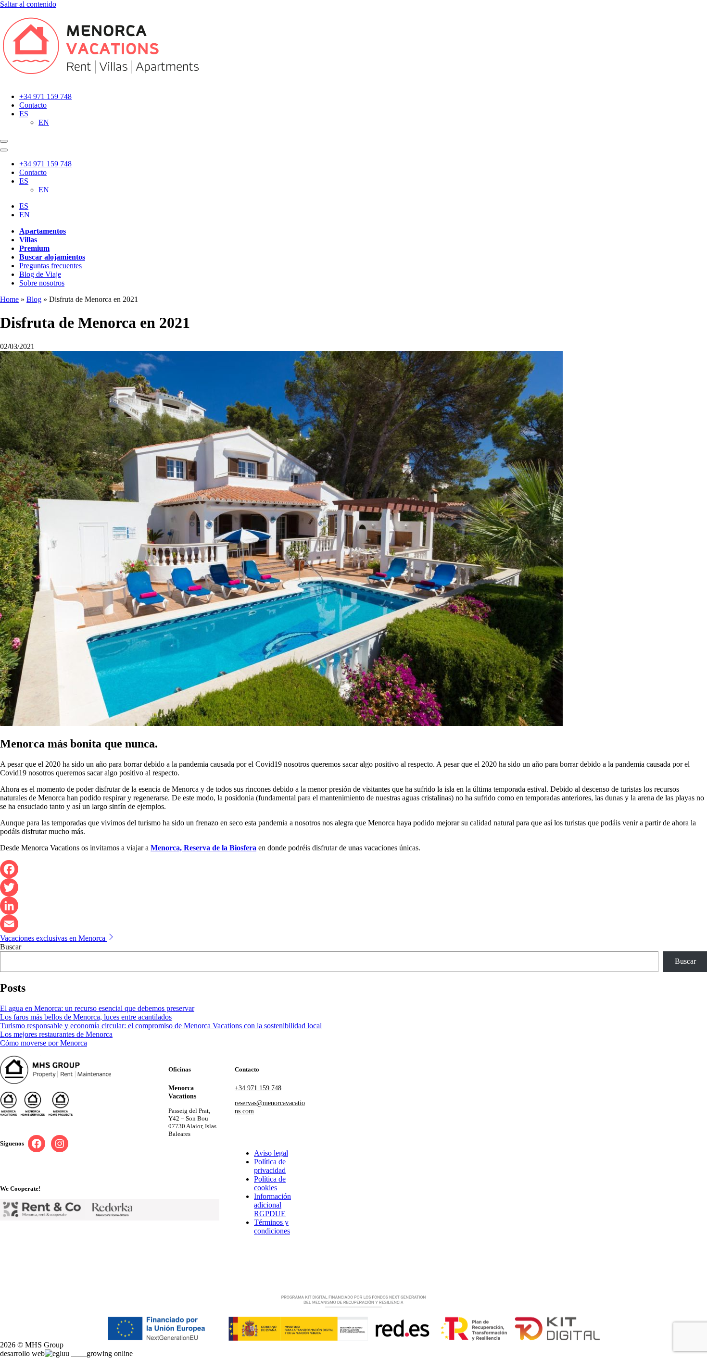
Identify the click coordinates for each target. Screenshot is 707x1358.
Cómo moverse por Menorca (43, 1043)
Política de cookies (270, 1183)
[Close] (4, 150)
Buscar (10, 947)
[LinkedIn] (353, 906)
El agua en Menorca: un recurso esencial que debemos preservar (97, 1008)
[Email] (353, 924)
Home (9, 299)
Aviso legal (271, 1153)
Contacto (33, 105)
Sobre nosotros (41, 283)
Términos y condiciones (272, 1226)
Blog (33, 299)
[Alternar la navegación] (4, 141)
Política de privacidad (270, 1166)
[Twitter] (353, 887)
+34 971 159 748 (45, 96)
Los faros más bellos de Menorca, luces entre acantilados (86, 1017)
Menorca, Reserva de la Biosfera (203, 848)
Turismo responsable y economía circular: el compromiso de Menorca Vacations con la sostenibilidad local (161, 1026)
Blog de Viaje (40, 274)
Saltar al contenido (28, 4)
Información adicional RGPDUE (272, 1205)
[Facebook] (353, 869)
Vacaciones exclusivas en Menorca (53, 938)
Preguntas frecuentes (50, 266)
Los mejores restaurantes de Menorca (56, 1034)
